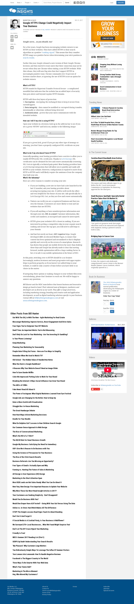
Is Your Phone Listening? (22, 339)
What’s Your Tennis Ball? (22, 567)
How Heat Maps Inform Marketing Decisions (30, 415)
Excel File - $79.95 (108, 308)
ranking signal (48, 52)
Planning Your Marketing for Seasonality (28, 347)
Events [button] (36, 2)
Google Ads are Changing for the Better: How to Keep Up (34, 398)
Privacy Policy (46, 594)
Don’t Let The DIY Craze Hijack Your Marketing (30, 529)
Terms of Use (46, 592)
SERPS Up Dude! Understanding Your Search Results (33, 541)
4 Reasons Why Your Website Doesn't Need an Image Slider (35, 368)
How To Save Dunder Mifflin (23, 372)
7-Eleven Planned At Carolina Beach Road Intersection (112, 109)
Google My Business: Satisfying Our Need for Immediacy (34, 444)
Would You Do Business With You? (26, 499)
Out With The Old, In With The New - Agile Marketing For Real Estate (39, 317)
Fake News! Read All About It (24, 389)
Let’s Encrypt (66, 159)
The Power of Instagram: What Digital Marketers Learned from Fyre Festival (42, 393)
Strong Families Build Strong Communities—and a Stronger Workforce (110, 77)
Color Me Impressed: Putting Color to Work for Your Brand (35, 377)
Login (111, 2)
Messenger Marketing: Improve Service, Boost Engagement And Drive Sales (42, 322)
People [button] (27, 2)
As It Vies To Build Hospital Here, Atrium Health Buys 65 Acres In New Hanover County (107, 124)
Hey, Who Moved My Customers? (25, 574)
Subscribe (106, 586)
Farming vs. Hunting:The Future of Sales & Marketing (33, 470)
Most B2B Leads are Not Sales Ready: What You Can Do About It (37, 482)
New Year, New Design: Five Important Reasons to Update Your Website (40, 487)
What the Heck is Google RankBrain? (27, 364)
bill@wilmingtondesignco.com (46, 298)
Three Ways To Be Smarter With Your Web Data (30, 563)
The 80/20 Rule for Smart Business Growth (29, 440)
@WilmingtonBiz (55, 590)
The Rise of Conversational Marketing (27, 432)
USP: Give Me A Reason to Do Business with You (31, 448)
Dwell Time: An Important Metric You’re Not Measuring (33, 330)
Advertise (106, 588)
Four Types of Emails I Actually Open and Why (30, 465)
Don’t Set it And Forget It (22, 516)
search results (28, 58)
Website (12, 29)
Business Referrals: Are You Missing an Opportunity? (33, 461)
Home (12, 2)
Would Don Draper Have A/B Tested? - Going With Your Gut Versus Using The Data (44, 503)
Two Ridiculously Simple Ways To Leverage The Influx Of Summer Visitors (41, 550)
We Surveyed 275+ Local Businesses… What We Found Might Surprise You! (41, 525)
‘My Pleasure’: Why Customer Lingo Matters (29, 546)
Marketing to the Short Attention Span (27, 478)
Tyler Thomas (104, 69)
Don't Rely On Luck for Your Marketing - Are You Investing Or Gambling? (40, 334)
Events (75, 586)
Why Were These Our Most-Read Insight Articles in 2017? (35, 491)
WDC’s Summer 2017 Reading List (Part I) (28, 537)
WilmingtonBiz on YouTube (111, 385)
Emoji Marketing (19, 343)
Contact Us (45, 588)
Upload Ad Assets (108, 590)
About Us (45, 586)
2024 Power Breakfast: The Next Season (103, 325)
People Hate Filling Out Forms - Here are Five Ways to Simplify (37, 351)
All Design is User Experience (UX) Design (29, 474)
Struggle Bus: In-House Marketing (26, 406)
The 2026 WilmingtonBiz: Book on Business (112, 283)
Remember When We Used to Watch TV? (28, 355)
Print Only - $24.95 (108, 300)
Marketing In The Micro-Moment (25, 571)
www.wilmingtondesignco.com (35, 300)
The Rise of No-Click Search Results (27, 457)
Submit (67, 2)
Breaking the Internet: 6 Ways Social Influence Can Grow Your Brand (39, 381)
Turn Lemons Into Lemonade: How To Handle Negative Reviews (37, 554)
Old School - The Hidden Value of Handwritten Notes (33, 360)
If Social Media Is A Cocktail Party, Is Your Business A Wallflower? (38, 520)
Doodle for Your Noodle (21, 419)
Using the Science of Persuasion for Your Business (32, 453)
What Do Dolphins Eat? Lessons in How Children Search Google (37, 423)
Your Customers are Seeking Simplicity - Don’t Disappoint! (35, 495)
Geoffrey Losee (104, 91)
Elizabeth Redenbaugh (106, 81)
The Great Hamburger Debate (24, 410)
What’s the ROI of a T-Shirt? (23, 436)
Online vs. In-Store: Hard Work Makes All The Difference (34, 508)
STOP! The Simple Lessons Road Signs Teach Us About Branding (37, 512)
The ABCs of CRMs (20, 385)
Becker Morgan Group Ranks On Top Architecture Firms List (104, 132)
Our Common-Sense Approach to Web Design (30, 427)
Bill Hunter (46, 29)
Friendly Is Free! (19, 533)
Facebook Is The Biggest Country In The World (30, 558)
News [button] (19, 2)
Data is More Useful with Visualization (27, 402)
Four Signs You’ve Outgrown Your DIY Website (30, 326)
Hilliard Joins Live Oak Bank (101, 116)
